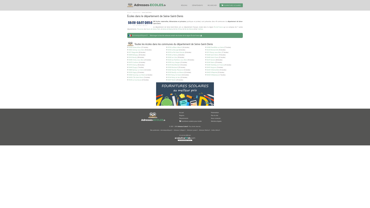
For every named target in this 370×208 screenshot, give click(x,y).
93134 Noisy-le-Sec (173, 77)
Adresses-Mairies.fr (204, 130)
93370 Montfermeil (173, 65)
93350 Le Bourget (173, 50)
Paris (158, 29)
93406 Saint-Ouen (212, 57)
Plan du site (214, 115)
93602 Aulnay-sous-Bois (136, 50)
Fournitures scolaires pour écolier (191, 121)
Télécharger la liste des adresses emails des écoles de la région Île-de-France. (174, 35)
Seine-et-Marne (168, 29)
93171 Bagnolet (133, 52)
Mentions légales (216, 121)
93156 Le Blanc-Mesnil (174, 47)
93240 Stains (210, 62)
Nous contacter (216, 118)
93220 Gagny (132, 72)
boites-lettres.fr (215, 130)
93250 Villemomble (212, 70)
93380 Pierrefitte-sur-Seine (215, 47)
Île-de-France (218, 27)
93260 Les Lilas (172, 57)
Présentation (215, 112)
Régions (184, 5)
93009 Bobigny (133, 55)
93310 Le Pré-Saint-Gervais (176, 52)
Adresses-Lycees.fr (192, 130)
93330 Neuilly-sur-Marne (175, 72)
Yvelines (200, 29)
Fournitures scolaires (232, 5)
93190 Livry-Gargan (173, 62)
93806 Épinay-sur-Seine (136, 70)
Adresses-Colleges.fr (180, 130)
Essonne (140, 29)
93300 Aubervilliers (134, 47)
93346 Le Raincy (172, 55)
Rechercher (212, 5)
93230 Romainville (212, 50)
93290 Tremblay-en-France (215, 65)
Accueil (181, 112)
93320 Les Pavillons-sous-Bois (177, 60)
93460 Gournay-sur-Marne (137, 75)
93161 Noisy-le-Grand (174, 75)
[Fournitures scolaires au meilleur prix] (185, 105)
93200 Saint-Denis (212, 55)
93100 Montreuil (172, 67)
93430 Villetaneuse (212, 75)
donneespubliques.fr (166, 130)
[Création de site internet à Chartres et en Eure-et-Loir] (185, 138)
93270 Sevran (210, 60)
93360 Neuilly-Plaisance (175, 70)
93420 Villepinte (211, 72)
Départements (197, 5)
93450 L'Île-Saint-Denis (135, 77)
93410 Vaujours (211, 67)
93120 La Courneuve (134, 80)
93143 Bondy (132, 57)
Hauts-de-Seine (151, 29)
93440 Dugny (132, 67)
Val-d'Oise (178, 29)
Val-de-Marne (188, 29)
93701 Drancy (132, 65)
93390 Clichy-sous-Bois (136, 60)
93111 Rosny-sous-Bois (213, 52)
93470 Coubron (133, 62)
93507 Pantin (171, 80)
